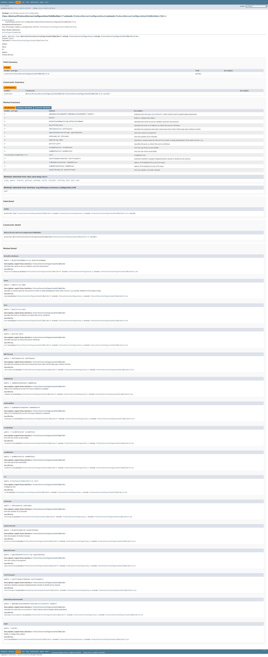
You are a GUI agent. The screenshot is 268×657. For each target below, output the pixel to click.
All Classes (5, 6)
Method (28, 8)
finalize (20, 180)
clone (6, 180)
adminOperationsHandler (58, 114)
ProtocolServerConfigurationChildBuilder (137, 16)
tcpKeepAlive (54, 162)
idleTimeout (53, 129)
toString (61, 180)
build (51, 118)
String (65, 121)
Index (42, 2)
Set (62, 132)
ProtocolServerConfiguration (88, 16)
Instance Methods (24, 108)
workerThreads (54, 170)
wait (67, 180)
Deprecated (34, 2)
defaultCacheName (55, 121)
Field (15, 8)
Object (11, 38)
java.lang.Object (8, 20)
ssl (50, 155)
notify (44, 180)
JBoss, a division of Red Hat (21, 655)
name (50, 140)
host (50, 125)
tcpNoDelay (53, 166)
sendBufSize (53, 151)
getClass (28, 180)
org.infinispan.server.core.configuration (24, 13)
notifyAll (52, 180)
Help (46, 2)
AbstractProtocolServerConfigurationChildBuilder (45, 94)
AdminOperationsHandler (77, 114)
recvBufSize (53, 147)
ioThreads (53, 136)
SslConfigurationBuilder (11, 32)
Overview (4, 2)
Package (11, 2)
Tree (27, 2)
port (50, 144)
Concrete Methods (42, 108)
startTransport (55, 158)
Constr (21, 8)
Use (23, 2)
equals (12, 180)
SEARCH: (242, 6)
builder (198, 74)
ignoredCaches (54, 132)
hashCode (36, 180)
